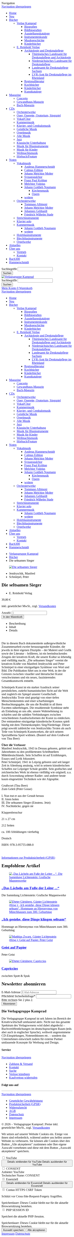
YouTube (11, 1158)
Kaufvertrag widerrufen (23, 1077)
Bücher (13, 19)
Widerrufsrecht (18, 1107)
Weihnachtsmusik (27, 153)
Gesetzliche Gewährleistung (26, 1100)
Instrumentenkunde (35, 37)
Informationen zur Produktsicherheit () (28, 857)
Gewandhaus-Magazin (30, 101)
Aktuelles (14, 245)
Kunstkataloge (33, 91)
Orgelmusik (24, 132)
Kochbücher (31, 84)
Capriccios (10, 968)
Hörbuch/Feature (27, 156)
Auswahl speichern (13, 1230)
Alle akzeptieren (36, 1230)
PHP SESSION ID (17, 1210)
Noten (13, 159)
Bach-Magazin (25, 105)
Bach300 (14, 258)
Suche (13, 1070)
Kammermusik (25, 122)
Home (13, 13)
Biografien (30, 26)
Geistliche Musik (27, 129)
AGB (12, 1111)
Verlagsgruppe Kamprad (23, 553)
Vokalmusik (24, 163)
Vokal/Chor (24, 118)
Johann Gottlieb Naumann (40, 187)
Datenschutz (16, 1114)
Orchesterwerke (26, 112)
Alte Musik (23, 136)
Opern (35, 194)
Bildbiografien (33, 30)
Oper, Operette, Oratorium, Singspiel (39, 115)
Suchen (7, 273)
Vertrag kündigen (19, 1074)
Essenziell (12, 1179)
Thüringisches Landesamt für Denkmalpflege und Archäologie (51, 55)
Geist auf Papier (14, 947)
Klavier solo (24, 221)
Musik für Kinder (27, 149)
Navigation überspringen (16, 6)
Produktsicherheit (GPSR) (24, 1104)
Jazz (19, 139)
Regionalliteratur (34, 81)
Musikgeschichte (34, 40)
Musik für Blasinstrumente (32, 146)
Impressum (15, 1117)
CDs (12, 108)
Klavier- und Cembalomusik (34, 125)
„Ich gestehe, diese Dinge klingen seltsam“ (34, 919)
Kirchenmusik (40, 190)
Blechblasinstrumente (29, 238)
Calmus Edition (33, 170)
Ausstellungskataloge (37, 33)
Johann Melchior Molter (38, 173)
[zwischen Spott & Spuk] (27, 961)
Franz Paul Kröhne (35, 180)
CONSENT (13, 1168)
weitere (28, 197)
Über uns (14, 248)
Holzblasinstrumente (29, 235)
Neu (11, 16)
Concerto (22, 98)
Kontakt (21, 255)
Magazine (15, 95)
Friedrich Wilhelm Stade (38, 214)
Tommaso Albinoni (35, 204)
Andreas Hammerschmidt (39, 166)
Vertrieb (21, 252)
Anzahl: (6, 612)
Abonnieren (9, 1003)
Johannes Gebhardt (35, 211)
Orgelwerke (24, 241)
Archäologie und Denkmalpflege (44, 50)
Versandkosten (47, 606)
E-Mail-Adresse (11, 992)
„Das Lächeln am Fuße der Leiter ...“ (30, 888)
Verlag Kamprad (26, 23)
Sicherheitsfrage (18, 996)
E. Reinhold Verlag (28, 47)
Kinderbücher (32, 43)
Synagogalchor (33, 177)
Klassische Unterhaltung (31, 142)
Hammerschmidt (19, 262)
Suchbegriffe (9, 269)
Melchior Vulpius (34, 183)
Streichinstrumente (28, 218)
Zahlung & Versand (21, 1063)
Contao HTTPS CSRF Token (24, 1189)
